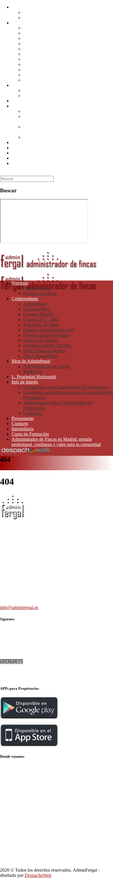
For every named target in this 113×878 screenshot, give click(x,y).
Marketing (32, 95)
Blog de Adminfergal (31, 85)
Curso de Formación (30, 158)
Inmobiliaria (23, 152)
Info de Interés (25, 106)
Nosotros (20, 7)
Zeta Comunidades (40, 80)
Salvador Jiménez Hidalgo (47, 69)
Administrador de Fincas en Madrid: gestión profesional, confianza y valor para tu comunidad (56, 166)
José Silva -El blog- (41, 48)
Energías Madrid (38, 38)
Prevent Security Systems (46, 59)
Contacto (20, 147)
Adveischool (34, 27)
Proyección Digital (40, 64)
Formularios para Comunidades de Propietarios (66, 111)
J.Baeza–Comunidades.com (48, 53)
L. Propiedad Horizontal (34, 100)
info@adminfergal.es (19, 607)
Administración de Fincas (46, 90)
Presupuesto (23, 142)
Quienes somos (37, 12)
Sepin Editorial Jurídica (44, 74)
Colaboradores (25, 22)
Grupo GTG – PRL (41, 43)
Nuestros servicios (40, 17)
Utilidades (32, 137)
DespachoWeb (36, 33)
